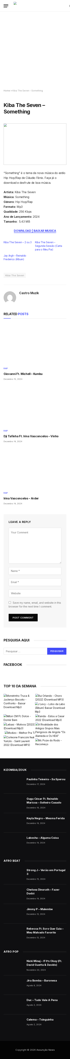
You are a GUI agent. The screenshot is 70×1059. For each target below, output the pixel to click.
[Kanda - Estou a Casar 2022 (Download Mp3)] (50, 718)
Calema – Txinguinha (40, 1019)
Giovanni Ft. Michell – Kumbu (23, 374)
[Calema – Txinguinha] (13, 1024)
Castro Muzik (29, 293)
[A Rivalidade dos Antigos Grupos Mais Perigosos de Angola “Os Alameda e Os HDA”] (50, 730)
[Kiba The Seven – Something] (35, 144)
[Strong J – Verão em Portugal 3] (13, 875)
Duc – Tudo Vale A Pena (42, 1000)
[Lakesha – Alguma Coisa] (13, 842)
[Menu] (6, 6)
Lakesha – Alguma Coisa (43, 837)
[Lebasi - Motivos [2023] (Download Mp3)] (19, 726)
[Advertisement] (35, 50)
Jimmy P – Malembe (40, 909)
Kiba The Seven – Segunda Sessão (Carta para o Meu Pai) (48, 246)
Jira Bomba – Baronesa (42, 980)
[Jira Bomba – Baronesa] (13, 985)
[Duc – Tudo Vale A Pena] (13, 1004)
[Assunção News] (40, 6)
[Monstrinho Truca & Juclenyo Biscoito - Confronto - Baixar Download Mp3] (19, 701)
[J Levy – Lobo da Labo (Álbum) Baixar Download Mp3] (50, 708)
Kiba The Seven (14, 275)
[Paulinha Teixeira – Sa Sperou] (13, 784)
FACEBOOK (13, 665)
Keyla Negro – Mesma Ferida (45, 818)
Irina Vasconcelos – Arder (21, 498)
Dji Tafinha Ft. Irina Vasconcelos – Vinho (31, 436)
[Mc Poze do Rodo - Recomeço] (50, 742)
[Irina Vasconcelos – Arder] (35, 468)
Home (7, 90)
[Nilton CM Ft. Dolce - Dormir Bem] (19, 718)
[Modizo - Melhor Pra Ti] (20, 733)
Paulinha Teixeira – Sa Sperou (46, 779)
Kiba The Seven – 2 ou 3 (18, 242)
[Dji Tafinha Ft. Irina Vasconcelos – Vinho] (35, 405)
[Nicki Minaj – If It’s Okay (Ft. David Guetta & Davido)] (13, 965)
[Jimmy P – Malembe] (13, 914)
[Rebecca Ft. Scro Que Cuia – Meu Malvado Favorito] (13, 933)
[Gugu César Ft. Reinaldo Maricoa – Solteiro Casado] (13, 803)
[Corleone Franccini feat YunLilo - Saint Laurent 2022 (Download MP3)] (19, 741)
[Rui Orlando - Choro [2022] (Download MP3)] (50, 697)
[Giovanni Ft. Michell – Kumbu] (35, 343)
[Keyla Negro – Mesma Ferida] (13, 823)
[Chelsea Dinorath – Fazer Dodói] (13, 894)
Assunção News (45, 1049)
